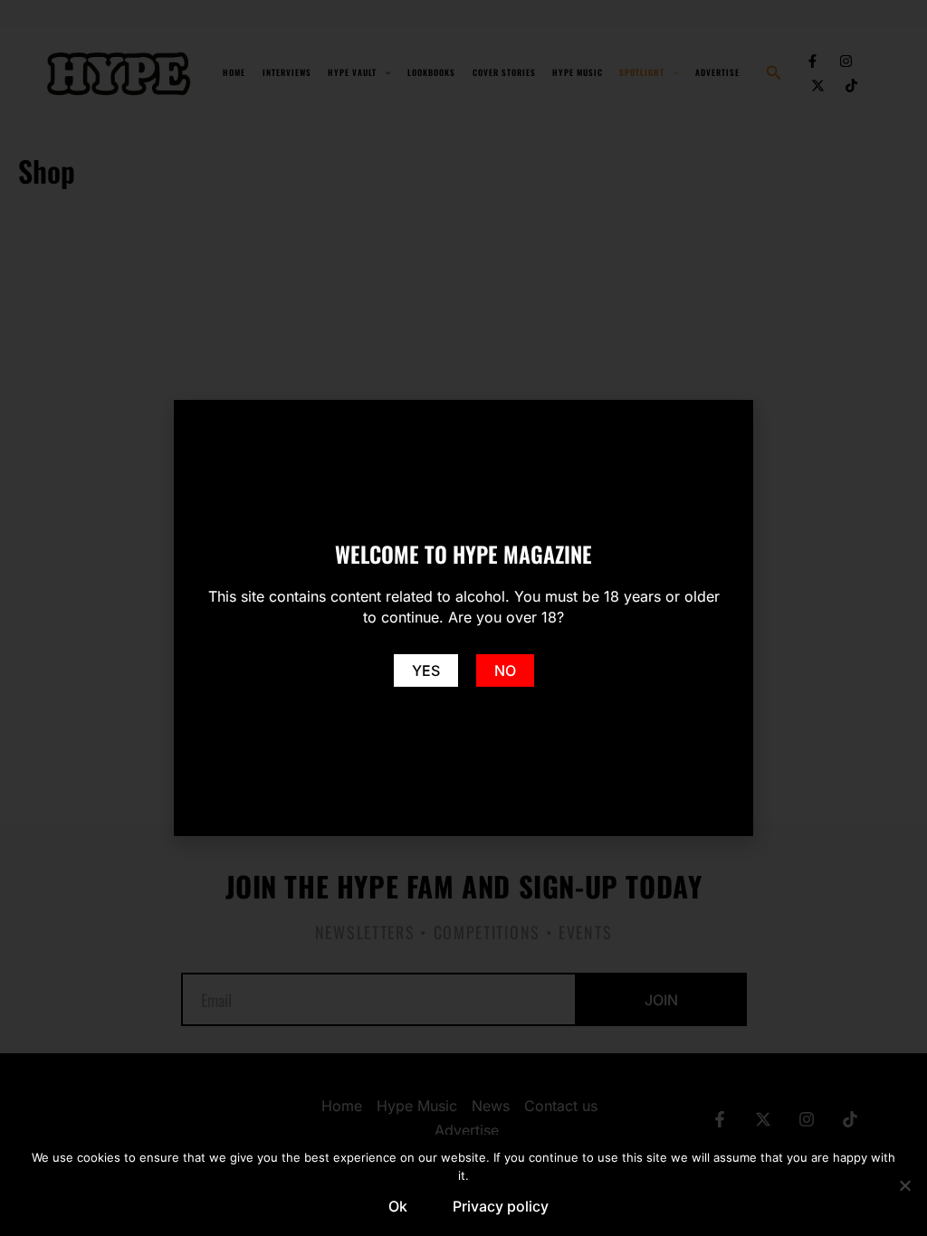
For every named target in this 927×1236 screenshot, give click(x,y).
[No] (904, 1185)
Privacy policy (501, 1206)
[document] (463, 618)
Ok (397, 1206)
